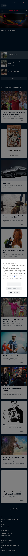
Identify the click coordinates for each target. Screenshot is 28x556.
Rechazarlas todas (14, 292)
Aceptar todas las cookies (14, 288)
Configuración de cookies (14, 284)
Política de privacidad (19, 276)
